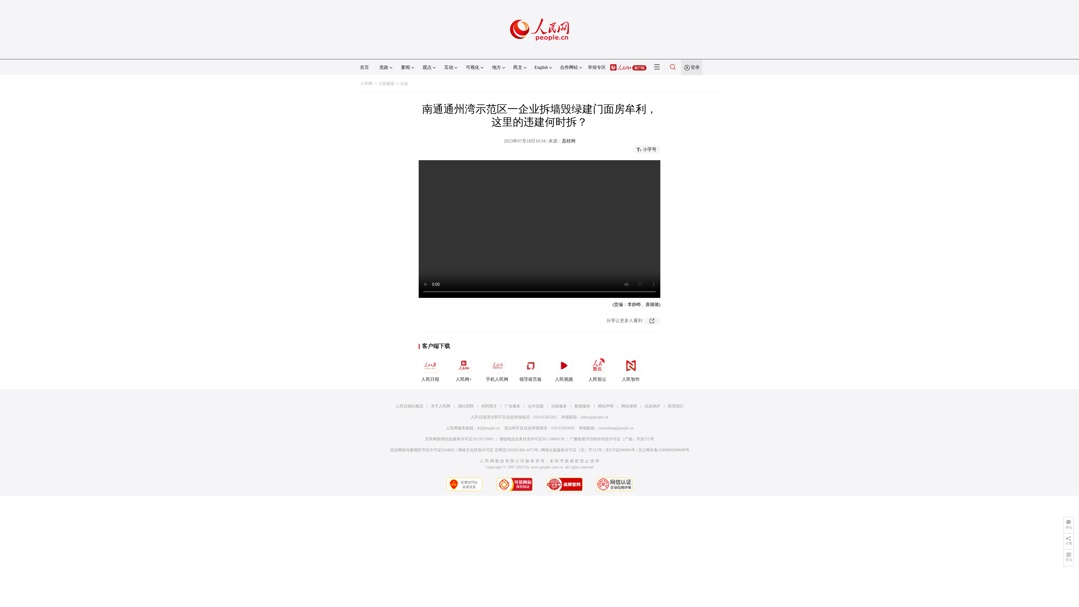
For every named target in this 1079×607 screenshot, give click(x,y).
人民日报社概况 (409, 406)
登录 (695, 67)
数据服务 (582, 406)
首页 (364, 67)
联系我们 (676, 406)
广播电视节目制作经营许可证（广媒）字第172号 (612, 439)
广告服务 (512, 406)
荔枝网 (568, 141)
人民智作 (631, 379)
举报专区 (597, 67)
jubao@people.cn (594, 417)
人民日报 (430, 379)
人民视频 (564, 379)
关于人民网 (440, 406)
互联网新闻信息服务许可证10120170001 (459, 439)
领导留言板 (530, 379)
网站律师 (629, 406)
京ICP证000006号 (620, 450)
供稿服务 (559, 406)
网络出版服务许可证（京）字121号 (571, 450)
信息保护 (652, 406)
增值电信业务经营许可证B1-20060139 (531, 439)
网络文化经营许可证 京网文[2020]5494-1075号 (498, 450)
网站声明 (606, 406)
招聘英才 (489, 406)
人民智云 (597, 379)
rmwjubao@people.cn (616, 428)
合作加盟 (536, 406)
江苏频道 (386, 83)
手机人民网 (497, 379)
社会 (404, 83)
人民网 (366, 83)
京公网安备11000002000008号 (663, 450)
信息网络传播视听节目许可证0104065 (422, 450)
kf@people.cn (488, 428)
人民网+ (464, 379)
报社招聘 (466, 406)
